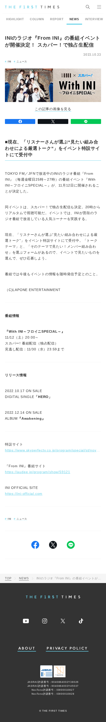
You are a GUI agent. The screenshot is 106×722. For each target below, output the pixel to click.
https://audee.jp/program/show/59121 (37, 472)
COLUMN (37, 19)
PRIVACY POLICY (67, 648)
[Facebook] (20, 121)
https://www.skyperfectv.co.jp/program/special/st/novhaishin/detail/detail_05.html (53, 450)
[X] (53, 121)
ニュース (22, 61)
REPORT (57, 19)
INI (9, 61)
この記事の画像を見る (53, 109)
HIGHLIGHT (15, 19)
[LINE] (86, 121)
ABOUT (26, 648)
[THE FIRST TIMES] (32, 6)
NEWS (74, 19)
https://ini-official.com (23, 494)
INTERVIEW (94, 19)
